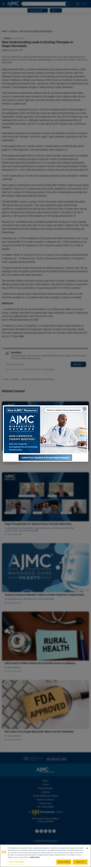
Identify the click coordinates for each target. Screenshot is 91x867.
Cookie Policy (35, 857)
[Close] (87, 848)
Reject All (80, 862)
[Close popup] (84, 409)
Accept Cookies (64, 862)
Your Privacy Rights (16, 862)
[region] (45, 855)
